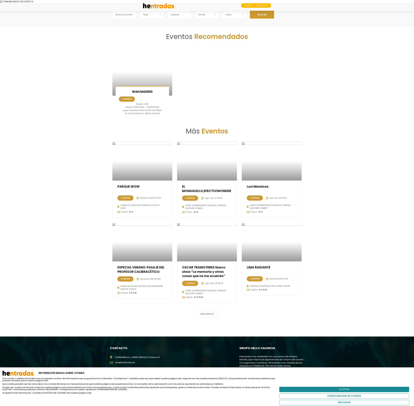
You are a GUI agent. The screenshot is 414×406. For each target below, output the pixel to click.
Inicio (210, 5)
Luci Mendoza (257, 186)
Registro (249, 5)
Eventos (225, 5)
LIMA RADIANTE (258, 267)
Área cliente (262, 5)
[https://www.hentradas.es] (158, 5)
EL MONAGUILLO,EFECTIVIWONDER (206, 188)
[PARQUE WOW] (142, 161)
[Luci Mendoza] (272, 161)
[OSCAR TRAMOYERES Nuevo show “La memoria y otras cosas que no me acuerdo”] (207, 242)
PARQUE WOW (128, 186)
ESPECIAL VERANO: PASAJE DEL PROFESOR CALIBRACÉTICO (140, 269)
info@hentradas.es (125, 362)
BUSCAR (262, 14)
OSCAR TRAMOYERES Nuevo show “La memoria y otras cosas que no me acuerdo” (203, 271)
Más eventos (207, 314)
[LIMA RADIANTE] (272, 242)
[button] (152, 15)
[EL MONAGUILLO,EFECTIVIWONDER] (207, 161)
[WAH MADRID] (142, 71)
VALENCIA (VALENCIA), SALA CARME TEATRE (270, 286)
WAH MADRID (142, 92)
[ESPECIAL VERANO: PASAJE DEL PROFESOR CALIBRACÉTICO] (142, 242)
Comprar (127, 99)
